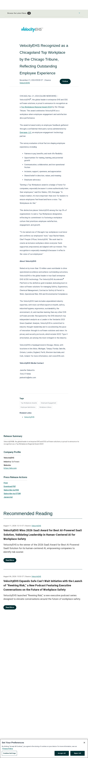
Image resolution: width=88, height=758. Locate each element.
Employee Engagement (48, 403)
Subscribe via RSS (11, 490)
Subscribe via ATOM (12, 493)
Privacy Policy (7, 749)
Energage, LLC (25, 132)
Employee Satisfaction (28, 407)
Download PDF (10, 486)
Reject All (77, 753)
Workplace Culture (45, 407)
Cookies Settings (9, 753)
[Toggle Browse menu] (79, 13)
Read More (10, 560)
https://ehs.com (10, 468)
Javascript (8, 497)
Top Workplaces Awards (29, 403)
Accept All (62, 753)
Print (6, 483)
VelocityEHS (25, 83)
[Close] (84, 742)
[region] (44, 748)
